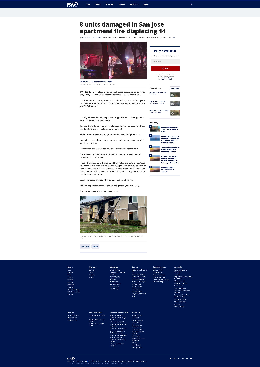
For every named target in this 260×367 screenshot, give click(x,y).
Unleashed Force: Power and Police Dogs (161, 281)
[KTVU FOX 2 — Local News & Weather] (74, 4)
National (70, 272)
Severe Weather (115, 284)
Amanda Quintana (87, 37)
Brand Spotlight (179, 306)
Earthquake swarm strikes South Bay (158, 93)
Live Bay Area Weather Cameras (117, 273)
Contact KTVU (136, 322)
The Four (177, 274)
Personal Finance (73, 315)
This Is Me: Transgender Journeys (182, 291)
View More (175, 88)
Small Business (72, 320)
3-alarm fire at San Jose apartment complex (96, 82)
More (146, 4)
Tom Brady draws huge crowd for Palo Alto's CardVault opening (170, 149)
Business (70, 282)
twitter (191, 358)
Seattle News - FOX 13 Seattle (96, 325)
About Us (136, 312)
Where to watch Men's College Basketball (117, 332)
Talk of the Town (180, 288)
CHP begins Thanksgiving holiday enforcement (158, 102)
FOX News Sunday (73, 292)
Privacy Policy (167, 78)
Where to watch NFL (117, 315)
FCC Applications (137, 347)
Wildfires (70, 280)
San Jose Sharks (137, 291)
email (170, 358)
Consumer (70, 285)
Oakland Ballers (137, 286)
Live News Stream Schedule (138, 332)
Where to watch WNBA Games (117, 340)
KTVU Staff (135, 318)
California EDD (158, 270)
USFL (133, 296)
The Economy (72, 318)
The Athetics (136, 289)
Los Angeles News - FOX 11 (97, 316)
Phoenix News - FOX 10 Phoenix (96, 320)
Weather (114, 267)
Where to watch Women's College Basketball (118, 336)
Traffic (91, 272)
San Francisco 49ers (138, 274)
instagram (182, 358)
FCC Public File (136, 345)
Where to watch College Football (118, 318)
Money (70, 312)
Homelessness (158, 272)
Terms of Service (166, 80)
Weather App (114, 286)
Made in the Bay (179, 281)
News (95, 246)
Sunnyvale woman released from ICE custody (168, 170)
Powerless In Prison (159, 277)
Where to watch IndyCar (118, 329)
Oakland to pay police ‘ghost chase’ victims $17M (169, 129)
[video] (175, 94)
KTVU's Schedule (137, 329)
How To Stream (137, 315)
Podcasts (70, 287)
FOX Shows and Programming (137, 326)
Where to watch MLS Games (117, 345)
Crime (69, 275)
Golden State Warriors (139, 277)
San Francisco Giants (138, 279)
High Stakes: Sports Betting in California (183, 277)
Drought (70, 277)
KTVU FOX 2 (107, 37)
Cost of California (159, 275)
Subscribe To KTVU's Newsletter (138, 339)
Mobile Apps (136, 336)
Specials (178, 267)
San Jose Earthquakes (139, 294)
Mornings (93, 267)
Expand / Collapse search (191, 4)
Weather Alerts (115, 270)
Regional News (95, 312)
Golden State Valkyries (139, 282)
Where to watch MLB (117, 322)
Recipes (91, 277)
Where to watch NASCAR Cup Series (118, 325)
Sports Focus (178, 286)
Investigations (159, 267)
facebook (178, 358)
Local (69, 270)
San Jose (115, 37)
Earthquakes (114, 282)
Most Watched (156, 88)
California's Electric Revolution (180, 271)
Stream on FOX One (119, 312)
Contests (92, 275)
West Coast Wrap (73, 289)
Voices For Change (180, 299)
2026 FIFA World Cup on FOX (140, 271)
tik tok (186, 358)
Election (70, 294)
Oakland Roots (136, 284)
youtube (174, 358)
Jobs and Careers (137, 320)
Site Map (134, 343)
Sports (135, 267)
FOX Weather (114, 289)
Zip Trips (92, 270)
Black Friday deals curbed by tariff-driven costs (159, 111)
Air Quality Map (115, 277)
